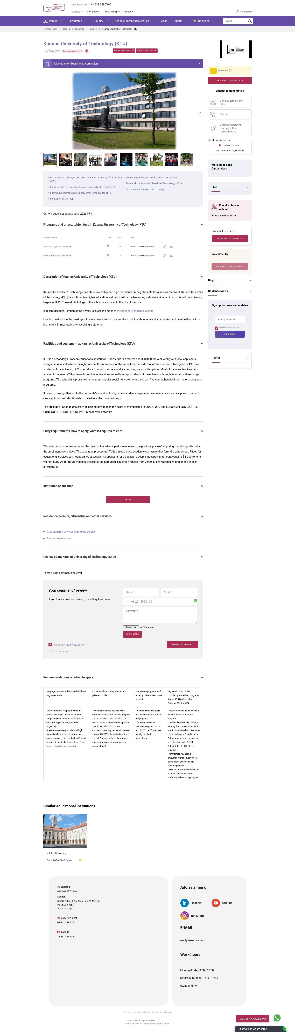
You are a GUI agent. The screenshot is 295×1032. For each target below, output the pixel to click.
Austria (71, 746)
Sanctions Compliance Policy (136, 1012)
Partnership (111, 11)
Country (98, 21)
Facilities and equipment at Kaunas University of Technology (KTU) (85, 187)
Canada (63, 746)
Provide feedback (146, 51)
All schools (157, 1012)
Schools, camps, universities (132, 21)
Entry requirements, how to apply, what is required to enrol (80, 193)
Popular (53, 21)
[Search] (250, 21)
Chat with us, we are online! (253, 1029)
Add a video (132, 634)
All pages (167, 1012)
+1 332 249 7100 (101, 4)
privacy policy (234, 327)
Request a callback (253, 1018)
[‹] (46, 112)
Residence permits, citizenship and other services (151, 177)
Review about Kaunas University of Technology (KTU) (154, 183)
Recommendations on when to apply (145, 189)
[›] (200, 112)
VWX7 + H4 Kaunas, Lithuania (230, 150)
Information (92, 11)
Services (76, 11)
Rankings (203, 21)
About (178, 21)
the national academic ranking (135, 311)
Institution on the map (62, 198)
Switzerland (72, 742)
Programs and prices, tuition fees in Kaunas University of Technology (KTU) (86, 179)
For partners (246, 12)
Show (128, 500)
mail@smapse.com (193, 940)
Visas (164, 21)
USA (56, 746)
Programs (76, 21)
